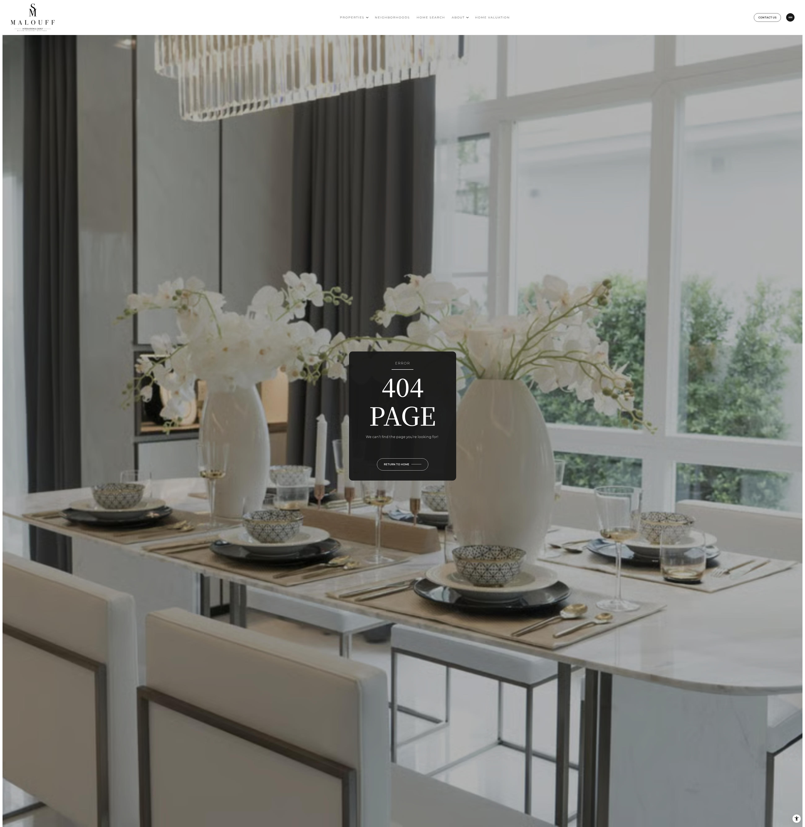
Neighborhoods (392, 17)
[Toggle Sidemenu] (790, 17)
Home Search (431, 17)
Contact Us (767, 17)
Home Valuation (492, 17)
